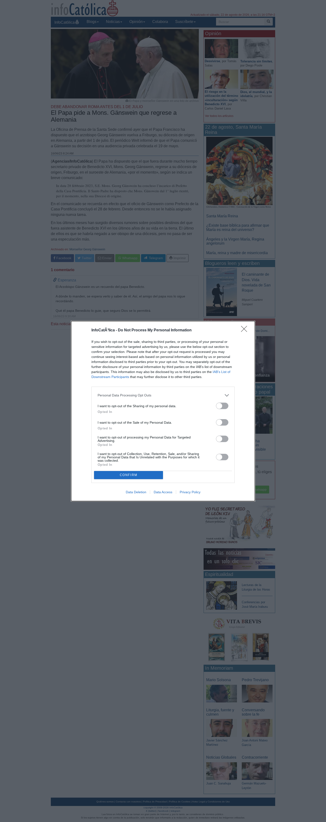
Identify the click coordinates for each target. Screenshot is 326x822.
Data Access (163, 492)
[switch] (222, 406)
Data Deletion (136, 492)
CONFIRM (128, 475)
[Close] (245, 330)
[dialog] (163, 411)
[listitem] (163, 395)
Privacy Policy (190, 492)
